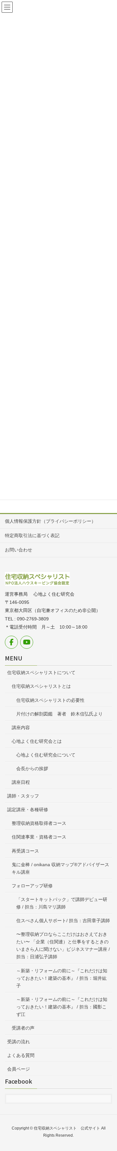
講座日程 (21, 782)
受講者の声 (23, 1028)
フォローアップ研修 (32, 885)
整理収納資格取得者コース (39, 823)
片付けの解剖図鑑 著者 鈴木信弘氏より (59, 713)
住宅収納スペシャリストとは (41, 686)
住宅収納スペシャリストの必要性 (50, 700)
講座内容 (21, 727)
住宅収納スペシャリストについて (41, 672)
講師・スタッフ (23, 795)
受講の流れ (18, 1041)
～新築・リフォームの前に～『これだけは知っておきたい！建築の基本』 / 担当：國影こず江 (61, 1007)
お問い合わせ (18, 549)
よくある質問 (20, 1055)
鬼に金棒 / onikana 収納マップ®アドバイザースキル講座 (60, 868)
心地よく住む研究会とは (37, 741)
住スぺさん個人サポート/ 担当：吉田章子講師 (63, 920)
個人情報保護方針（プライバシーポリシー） (50, 521)
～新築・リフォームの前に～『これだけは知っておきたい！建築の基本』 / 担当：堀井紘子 (61, 978)
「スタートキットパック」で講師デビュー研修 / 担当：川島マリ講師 (61, 903)
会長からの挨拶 (32, 768)
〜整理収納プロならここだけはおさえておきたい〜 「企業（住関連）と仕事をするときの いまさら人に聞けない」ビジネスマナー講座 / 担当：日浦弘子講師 (64, 945)
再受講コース (25, 850)
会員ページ (18, 1069)
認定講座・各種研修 (27, 809)
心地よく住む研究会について (45, 754)
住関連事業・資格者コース (39, 836)
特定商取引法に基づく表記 (32, 535)
